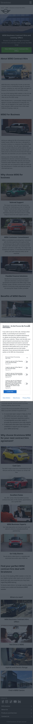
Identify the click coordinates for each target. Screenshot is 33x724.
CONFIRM (10, 391)
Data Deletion (6, 398)
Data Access (16, 398)
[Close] (29, 326)
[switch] (26, 362)
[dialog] (16, 362)
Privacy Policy (26, 398)
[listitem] (16, 357)
